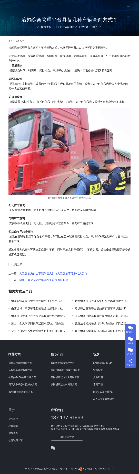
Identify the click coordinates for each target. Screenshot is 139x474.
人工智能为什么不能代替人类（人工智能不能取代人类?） (53, 273)
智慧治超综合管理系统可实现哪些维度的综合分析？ (103, 300)
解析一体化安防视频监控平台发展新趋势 (43, 280)
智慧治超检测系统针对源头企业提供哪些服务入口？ (39, 330)
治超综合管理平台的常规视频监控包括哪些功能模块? (39, 315)
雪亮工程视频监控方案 (20, 362)
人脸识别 (98, 377)
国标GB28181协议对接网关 (65, 370)
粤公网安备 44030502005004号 (98, 469)
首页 (10, 40)
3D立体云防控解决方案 (20, 391)
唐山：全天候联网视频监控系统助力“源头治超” (39, 323)
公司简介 (13, 418)
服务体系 (13, 433)
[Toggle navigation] (128, 5)
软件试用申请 (15, 440)
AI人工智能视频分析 (103, 398)
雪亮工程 (98, 384)
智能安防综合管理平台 (63, 362)
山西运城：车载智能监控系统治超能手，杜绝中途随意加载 (39, 308)
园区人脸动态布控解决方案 (22, 384)
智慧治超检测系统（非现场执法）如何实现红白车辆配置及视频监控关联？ (103, 330)
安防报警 (98, 370)
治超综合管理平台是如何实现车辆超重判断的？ (103, 308)
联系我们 (13, 425)
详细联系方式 (67, 437)
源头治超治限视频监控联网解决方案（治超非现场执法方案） (103, 315)
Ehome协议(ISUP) (103, 362)
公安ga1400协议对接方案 (22, 377)
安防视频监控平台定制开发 (65, 377)
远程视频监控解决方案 (20, 370)
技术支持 (46, 27)
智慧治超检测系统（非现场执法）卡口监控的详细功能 (103, 323)
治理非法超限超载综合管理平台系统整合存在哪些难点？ (39, 300)
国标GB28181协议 (103, 391)
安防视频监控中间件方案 (64, 384)
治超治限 (17, 264)
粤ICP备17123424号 (69, 469)
